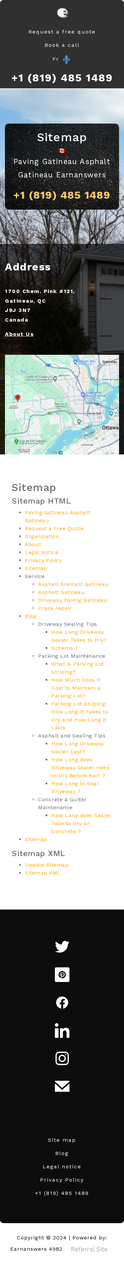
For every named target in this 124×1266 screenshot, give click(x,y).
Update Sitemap (46, 865)
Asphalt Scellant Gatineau (73, 584)
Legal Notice (41, 552)
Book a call (62, 45)
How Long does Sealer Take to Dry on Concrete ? (81, 823)
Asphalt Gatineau (61, 592)
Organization (42, 536)
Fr (57, 59)
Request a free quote (62, 32)
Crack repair (55, 608)
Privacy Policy (43, 560)
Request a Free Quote (54, 528)
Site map (62, 1140)
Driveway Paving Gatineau (72, 600)
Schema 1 (64, 648)
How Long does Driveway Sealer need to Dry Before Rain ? (80, 767)
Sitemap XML (43, 873)
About (33, 544)
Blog (30, 616)
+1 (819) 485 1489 (62, 77)
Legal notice (62, 1166)
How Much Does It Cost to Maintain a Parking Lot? (76, 688)
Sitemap (36, 568)
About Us (19, 334)
